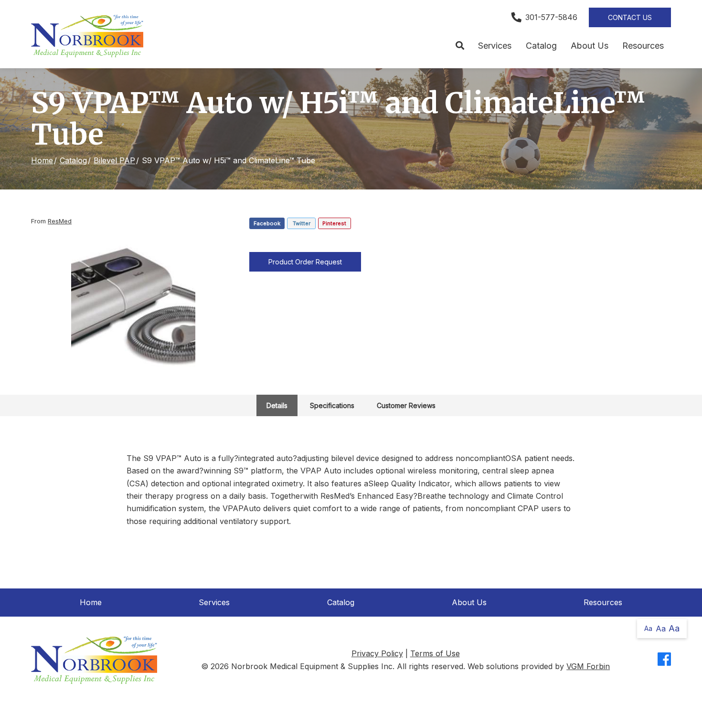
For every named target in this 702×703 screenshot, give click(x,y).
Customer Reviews (406, 405)
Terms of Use (435, 653)
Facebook (267, 223)
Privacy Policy (377, 653)
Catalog (541, 46)
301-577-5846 (551, 17)
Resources (643, 46)
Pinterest (334, 223)
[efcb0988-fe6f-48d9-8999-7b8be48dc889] (133, 306)
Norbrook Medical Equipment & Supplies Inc (312, 666)
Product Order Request (305, 262)
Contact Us (630, 17)
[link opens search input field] (459, 46)
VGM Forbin (588, 666)
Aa (648, 628)
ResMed (60, 221)
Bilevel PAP (114, 160)
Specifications (332, 405)
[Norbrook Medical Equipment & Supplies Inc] (87, 36)
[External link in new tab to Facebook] (664, 659)
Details (276, 405)
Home (42, 160)
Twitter (301, 223)
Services (494, 46)
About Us (589, 46)
